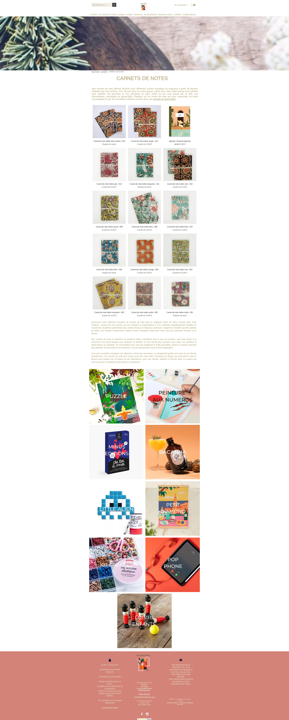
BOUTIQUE (95, 72)
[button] (193, 5)
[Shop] (109, 660)
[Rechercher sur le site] (114, 5)
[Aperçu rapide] (109, 121)
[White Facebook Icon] (142, 714)
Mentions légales (172, 702)
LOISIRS (104, 72)
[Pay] (180, 660)
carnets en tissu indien (164, 99)
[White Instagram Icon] (147, 714)
